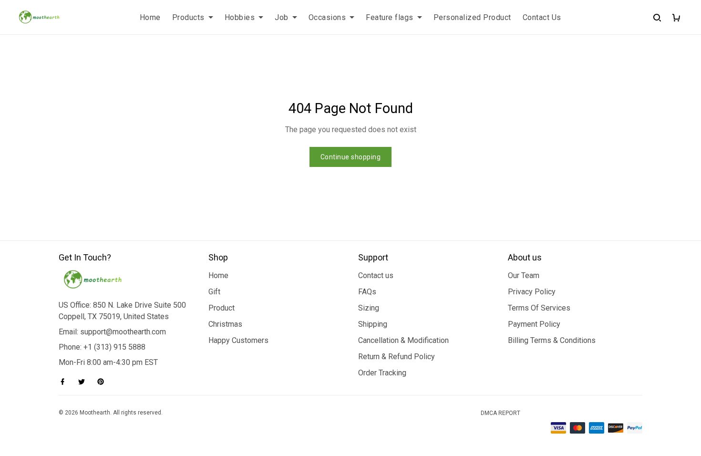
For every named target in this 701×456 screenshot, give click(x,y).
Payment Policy (534, 324)
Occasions (327, 17)
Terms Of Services (539, 307)
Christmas (225, 324)
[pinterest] (103, 381)
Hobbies (240, 17)
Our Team (523, 275)
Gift (214, 291)
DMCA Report (500, 413)
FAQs (367, 291)
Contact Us (542, 17)
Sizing (368, 307)
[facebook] (65, 381)
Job (282, 17)
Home (150, 17)
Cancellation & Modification (403, 340)
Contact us (375, 275)
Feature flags (389, 17)
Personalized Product (472, 17)
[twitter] (84, 381)
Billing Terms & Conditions (552, 340)
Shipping (372, 324)
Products (188, 17)
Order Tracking (382, 372)
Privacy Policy (532, 291)
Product (221, 307)
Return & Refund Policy (396, 356)
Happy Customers (238, 340)
